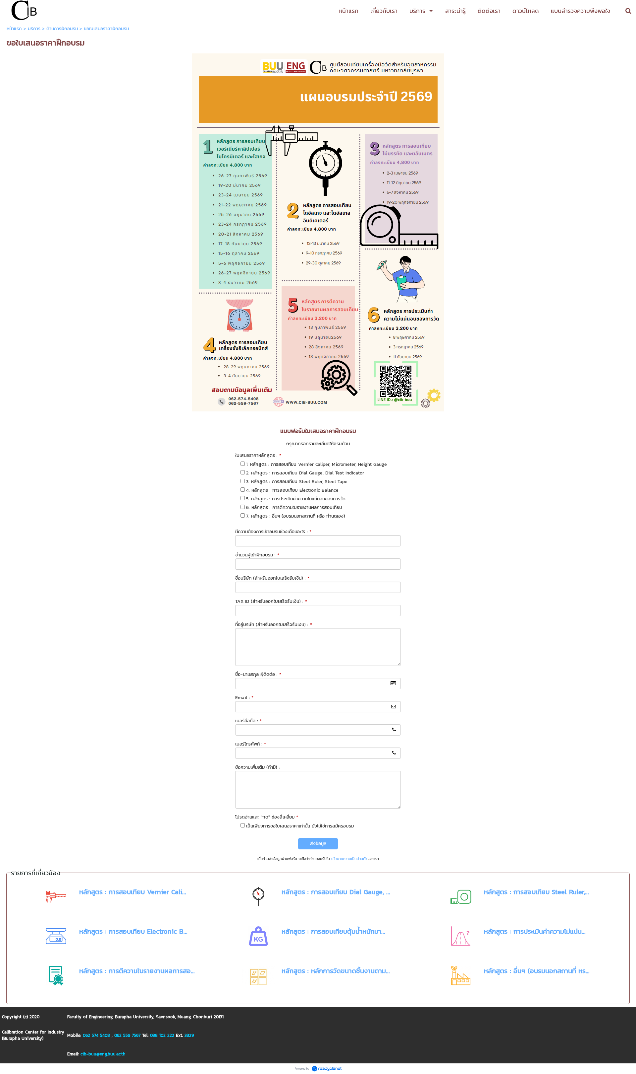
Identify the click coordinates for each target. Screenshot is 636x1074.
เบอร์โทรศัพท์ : (250, 744)
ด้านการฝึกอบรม (62, 28)
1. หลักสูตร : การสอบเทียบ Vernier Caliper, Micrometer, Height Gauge (316, 464)
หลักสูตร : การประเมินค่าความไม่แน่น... (535, 931)
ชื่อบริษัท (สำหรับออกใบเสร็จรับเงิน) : (272, 578)
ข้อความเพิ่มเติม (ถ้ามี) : (257, 767)
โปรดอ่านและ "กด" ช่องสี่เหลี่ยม (266, 817)
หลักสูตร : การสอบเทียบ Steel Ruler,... (536, 892)
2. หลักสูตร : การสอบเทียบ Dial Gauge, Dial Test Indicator (305, 472)
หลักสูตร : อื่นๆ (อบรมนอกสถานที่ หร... (537, 971)
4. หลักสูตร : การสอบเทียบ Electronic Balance (292, 490)
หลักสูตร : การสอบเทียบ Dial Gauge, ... (336, 892)
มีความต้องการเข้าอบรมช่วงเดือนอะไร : (273, 531)
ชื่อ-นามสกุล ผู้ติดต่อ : (258, 674)
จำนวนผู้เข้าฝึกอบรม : (257, 554)
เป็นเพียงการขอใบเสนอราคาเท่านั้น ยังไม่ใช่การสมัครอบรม (300, 826)
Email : (244, 697)
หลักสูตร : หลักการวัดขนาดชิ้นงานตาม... (336, 971)
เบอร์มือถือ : (248, 720)
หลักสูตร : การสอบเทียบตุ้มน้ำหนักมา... (333, 931)
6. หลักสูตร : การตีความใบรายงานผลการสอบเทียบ (294, 507)
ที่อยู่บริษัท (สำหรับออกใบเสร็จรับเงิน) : (273, 624)
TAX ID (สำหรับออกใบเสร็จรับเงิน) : (271, 601)
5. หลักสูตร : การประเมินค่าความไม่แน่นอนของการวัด (295, 498)
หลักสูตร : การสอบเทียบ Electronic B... (133, 931)
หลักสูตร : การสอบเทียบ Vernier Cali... (132, 892)
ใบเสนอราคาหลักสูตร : (258, 455)
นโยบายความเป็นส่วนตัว (349, 858)
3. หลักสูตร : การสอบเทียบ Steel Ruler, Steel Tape (296, 481)
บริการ (34, 28)
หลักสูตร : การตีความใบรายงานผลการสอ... (137, 971)
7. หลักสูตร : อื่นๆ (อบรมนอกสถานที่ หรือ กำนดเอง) (295, 516)
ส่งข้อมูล (318, 843)
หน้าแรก (14, 28)
